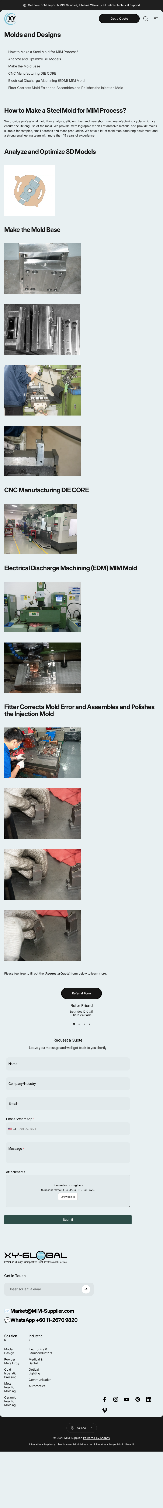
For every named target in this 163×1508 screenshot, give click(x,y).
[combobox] (12, 1128)
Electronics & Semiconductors (40, 1351)
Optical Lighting (34, 1371)
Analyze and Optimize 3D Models (34, 59)
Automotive (37, 1386)
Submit (68, 1219)
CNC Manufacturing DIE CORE (32, 73)
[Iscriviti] (86, 1289)
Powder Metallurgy (11, 1361)
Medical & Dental (35, 1361)
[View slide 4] (89, 1024)
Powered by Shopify (96, 1438)
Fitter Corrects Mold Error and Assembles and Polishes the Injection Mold (65, 88)
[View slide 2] (79, 1024)
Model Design (9, 1351)
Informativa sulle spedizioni (108, 1444)
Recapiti (129, 1444)
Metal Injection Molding (10, 1387)
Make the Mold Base (24, 66)
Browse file (68, 1196)
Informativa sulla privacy (42, 1444)
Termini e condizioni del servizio (75, 1444)
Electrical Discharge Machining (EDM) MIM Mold (46, 80)
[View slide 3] (84, 1024)
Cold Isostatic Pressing (10, 1373)
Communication (40, 1379)
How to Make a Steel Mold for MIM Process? (43, 52)
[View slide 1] (73, 1024)
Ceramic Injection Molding (10, 1401)
